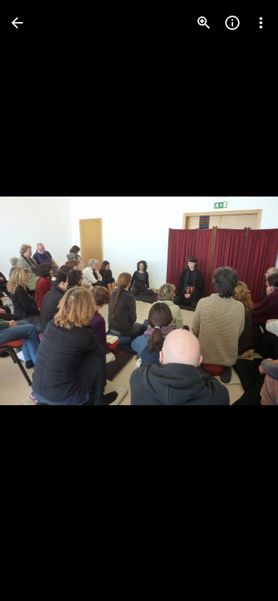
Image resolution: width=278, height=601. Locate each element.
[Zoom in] (204, 23)
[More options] (261, 23)
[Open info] (232, 23)
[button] (40, 300)
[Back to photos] (17, 23)
